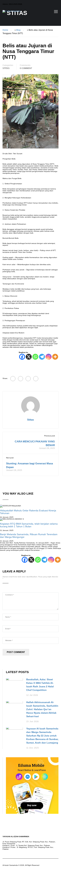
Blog (18, 30)
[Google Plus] (20, 378)
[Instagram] (49, 357)
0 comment (26, 68)
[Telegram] (42, 357)
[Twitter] (28, 378)
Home (5, 30)
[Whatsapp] (35, 357)
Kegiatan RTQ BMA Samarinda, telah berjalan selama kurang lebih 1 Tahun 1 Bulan (29, 525)
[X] (29, 357)
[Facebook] (22, 357)
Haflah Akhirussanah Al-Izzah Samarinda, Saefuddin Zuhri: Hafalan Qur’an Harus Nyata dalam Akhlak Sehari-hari (42, 709)
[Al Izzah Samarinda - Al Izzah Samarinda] (12, 12)
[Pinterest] (35, 378)
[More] (55, 357)
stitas (30, 419)
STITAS (6, 68)
